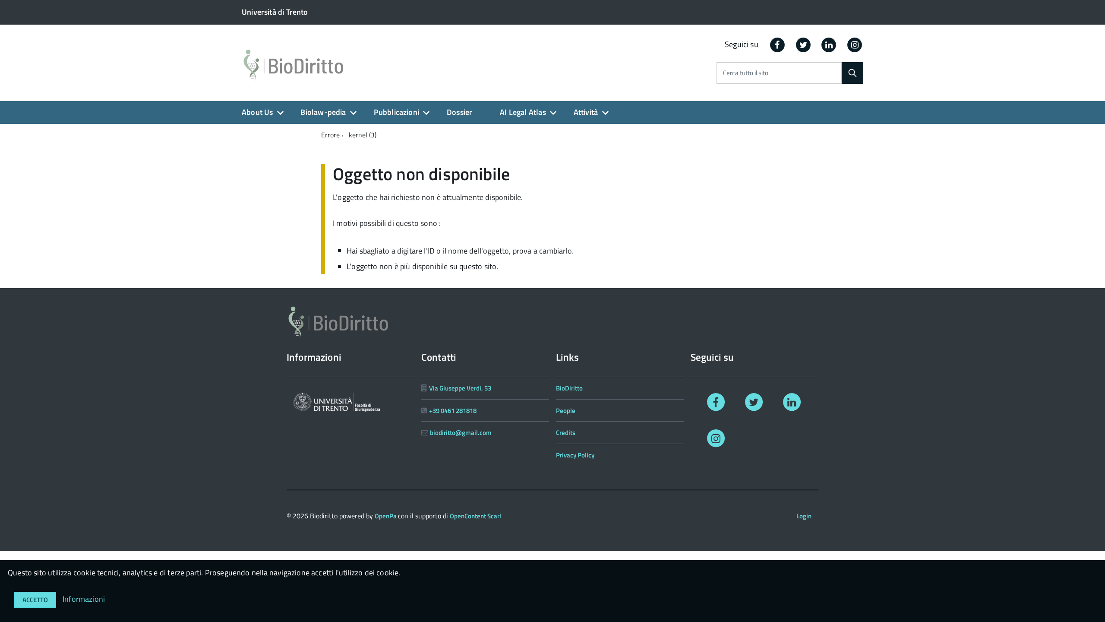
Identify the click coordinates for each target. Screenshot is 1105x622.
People (565, 411)
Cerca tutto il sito (745, 73)
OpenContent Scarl (475, 516)
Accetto (35, 600)
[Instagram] (854, 44)
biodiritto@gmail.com (461, 433)
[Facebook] (777, 44)
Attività (586, 112)
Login (803, 516)
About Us (257, 112)
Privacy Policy (575, 455)
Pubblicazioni (396, 112)
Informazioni (84, 599)
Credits (565, 433)
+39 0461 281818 (453, 411)
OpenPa (386, 516)
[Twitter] (803, 44)
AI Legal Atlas (523, 112)
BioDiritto (569, 388)
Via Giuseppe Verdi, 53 (460, 388)
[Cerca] (852, 73)
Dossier (459, 112)
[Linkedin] (829, 44)
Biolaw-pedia (323, 112)
